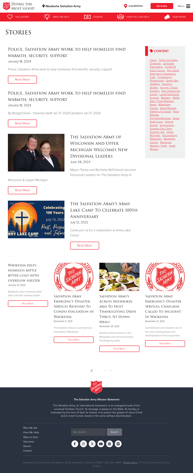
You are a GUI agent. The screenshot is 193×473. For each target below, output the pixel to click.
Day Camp (173, 70)
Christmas (155, 63)
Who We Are (30, 428)
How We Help (31, 432)
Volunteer (28, 441)
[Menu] (184, 6)
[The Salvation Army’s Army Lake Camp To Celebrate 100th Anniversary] (36, 219)
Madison (166, 97)
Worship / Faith (158, 145)
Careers (27, 450)
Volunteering (169, 135)
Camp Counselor (168, 60)
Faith (152, 77)
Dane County (157, 70)
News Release (168, 108)
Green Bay (172, 80)
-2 (91, 371)
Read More (22, 79)
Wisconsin (166, 142)
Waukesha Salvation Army (63, 6)
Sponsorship (167, 125)
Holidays (155, 84)
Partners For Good (160, 111)
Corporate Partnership (162, 65)
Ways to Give (30, 437)
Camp (153, 60)
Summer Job (157, 132)
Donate (162, 6)
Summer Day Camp (161, 128)
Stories (27, 446)
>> (110, 371)
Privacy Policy (130, 462)
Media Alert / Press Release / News (165, 101)
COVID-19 (170, 67)
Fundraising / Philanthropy (161, 79)
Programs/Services (160, 118)
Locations (135, 6)
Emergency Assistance (163, 73)
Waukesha (156, 138)
